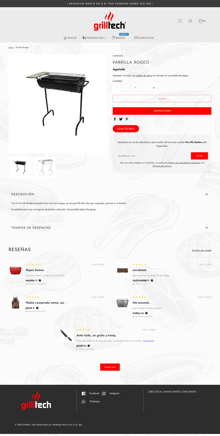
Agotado (162, 98)
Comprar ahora (162, 110)
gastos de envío (144, 75)
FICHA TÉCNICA (126, 128)
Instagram (116, 393)
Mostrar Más (148, 340)
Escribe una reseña (201, 250)
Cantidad (117, 81)
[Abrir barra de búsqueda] (182, 21)
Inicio (11, 47)
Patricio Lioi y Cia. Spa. (72, 424)
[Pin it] (127, 119)
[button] (20, 167)
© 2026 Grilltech (22, 424)
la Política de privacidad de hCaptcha (183, 162)
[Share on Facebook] (115, 119)
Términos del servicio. (162, 166)
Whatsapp (92, 401)
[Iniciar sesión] (192, 21)
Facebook (95, 393)
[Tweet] (121, 119)
